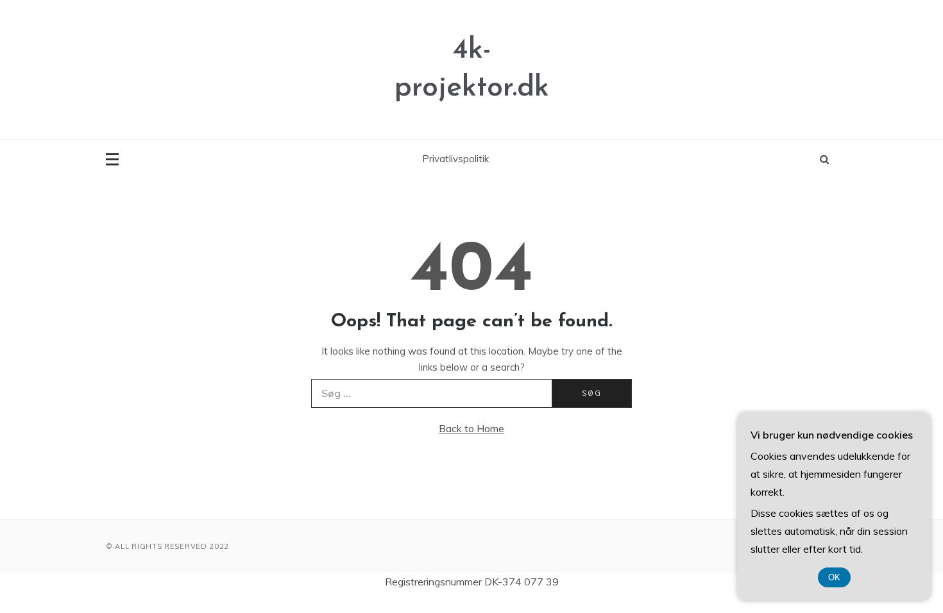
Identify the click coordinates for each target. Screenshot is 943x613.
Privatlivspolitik (455, 159)
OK (834, 577)
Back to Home (471, 428)
